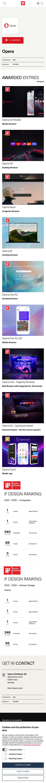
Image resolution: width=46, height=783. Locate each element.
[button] (37, 3)
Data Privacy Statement (32, 745)
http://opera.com (15, 688)
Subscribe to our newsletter (12, 720)
